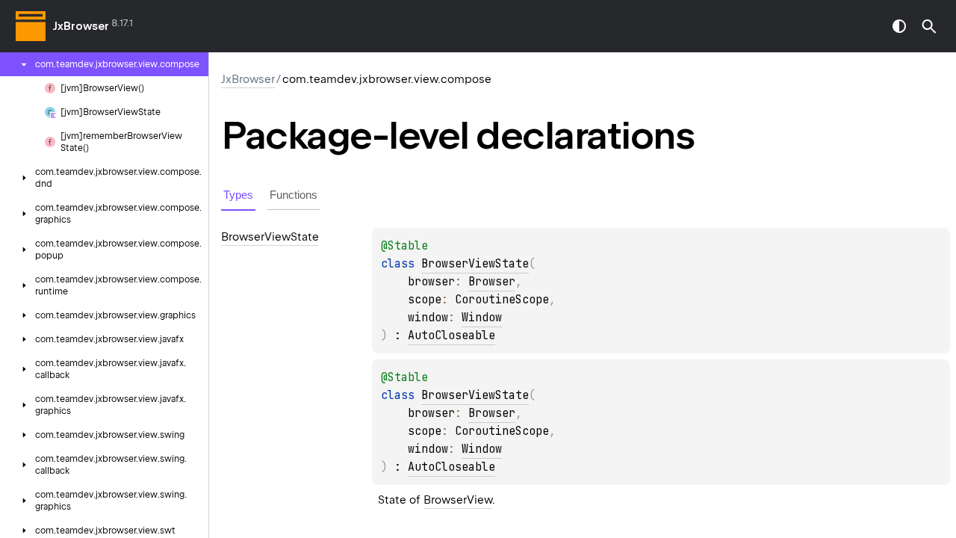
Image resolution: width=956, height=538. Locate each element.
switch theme (899, 26)
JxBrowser (81, 26)
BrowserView (457, 500)
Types (238, 194)
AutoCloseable (451, 335)
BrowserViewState (475, 263)
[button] (929, 26)
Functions (293, 194)
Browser (491, 281)
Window (482, 317)
